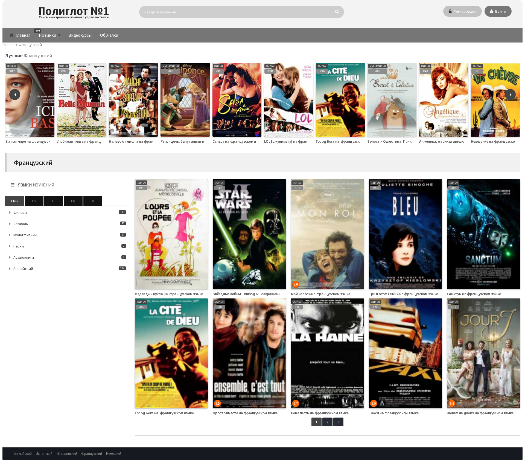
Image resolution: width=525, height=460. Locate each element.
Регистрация (464, 11)
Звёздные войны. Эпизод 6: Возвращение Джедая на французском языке (274, 293)
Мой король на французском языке (320, 293)
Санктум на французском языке (474, 293)
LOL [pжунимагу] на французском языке (298, 141)
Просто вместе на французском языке (245, 412)
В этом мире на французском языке (35, 141)
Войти (500, 11)
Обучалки (109, 35)
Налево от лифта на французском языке (143, 141)
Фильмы (68, 212)
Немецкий (113, 453)
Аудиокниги (68, 257)
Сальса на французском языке (238, 141)
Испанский (44, 453)
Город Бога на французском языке (345, 141)
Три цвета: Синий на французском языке (403, 293)
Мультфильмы (68, 234)
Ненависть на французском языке (320, 412)
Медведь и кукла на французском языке (169, 293)
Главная (22, 35)
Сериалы (68, 223)
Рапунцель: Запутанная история (188, 141)
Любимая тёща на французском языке (90, 141)
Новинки (46, 33)
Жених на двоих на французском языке (480, 412)
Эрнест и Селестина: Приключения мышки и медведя (412, 141)
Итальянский (67, 453)
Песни (68, 246)
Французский (91, 453)
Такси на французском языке (393, 412)
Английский (68, 268)
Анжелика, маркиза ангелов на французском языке (462, 141)
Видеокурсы (79, 35)
